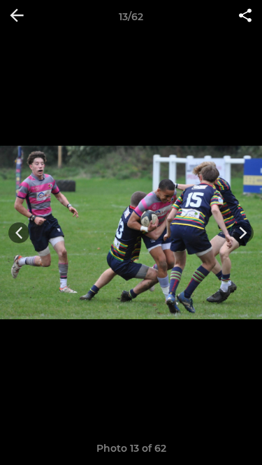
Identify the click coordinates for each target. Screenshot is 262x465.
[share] (245, 16)
